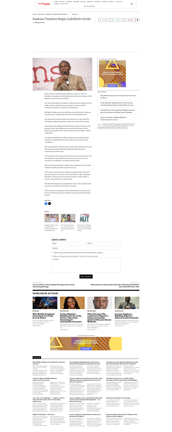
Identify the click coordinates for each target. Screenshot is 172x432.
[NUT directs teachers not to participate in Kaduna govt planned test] (68, 218)
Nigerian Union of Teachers (110, 127)
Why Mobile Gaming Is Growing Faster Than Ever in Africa (44, 316)
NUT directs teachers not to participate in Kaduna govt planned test (67, 227)
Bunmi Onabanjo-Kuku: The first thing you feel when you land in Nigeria (121, 415)
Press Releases (64, 311)
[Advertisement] (86, 38)
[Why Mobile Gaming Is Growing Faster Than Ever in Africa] (45, 303)
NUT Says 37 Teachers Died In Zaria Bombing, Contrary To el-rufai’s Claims (84, 227)
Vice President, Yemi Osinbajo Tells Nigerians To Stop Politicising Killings (53, 285)
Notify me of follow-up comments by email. (65, 256)
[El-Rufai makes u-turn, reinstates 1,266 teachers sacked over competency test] (52, 218)
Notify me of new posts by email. (88, 256)
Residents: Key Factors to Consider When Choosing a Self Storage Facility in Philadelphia (121, 379)
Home (34, 14)
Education (40, 14)
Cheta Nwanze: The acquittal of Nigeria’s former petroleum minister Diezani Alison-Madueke (117, 111)
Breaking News (91, 311)
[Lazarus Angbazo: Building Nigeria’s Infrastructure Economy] (127, 303)
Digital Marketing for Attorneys (43, 414)
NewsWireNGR (37, 325)
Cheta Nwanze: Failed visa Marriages (118, 398)
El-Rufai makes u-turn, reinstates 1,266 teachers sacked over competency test (52, 227)
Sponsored (36, 311)
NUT (124, 127)
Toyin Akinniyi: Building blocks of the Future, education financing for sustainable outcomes (117, 104)
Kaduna (117, 124)
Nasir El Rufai (128, 124)
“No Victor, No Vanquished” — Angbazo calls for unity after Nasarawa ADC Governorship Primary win (49, 399)
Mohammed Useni (39, 22)
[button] (132, 4)
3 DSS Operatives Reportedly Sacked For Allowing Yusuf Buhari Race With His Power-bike (114, 285)
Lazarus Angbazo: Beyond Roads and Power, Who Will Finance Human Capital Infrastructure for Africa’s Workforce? (85, 380)
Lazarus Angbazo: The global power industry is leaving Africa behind (85, 415)
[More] (137, 20)
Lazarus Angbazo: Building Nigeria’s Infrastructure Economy (127, 316)
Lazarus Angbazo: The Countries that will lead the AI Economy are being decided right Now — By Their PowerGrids (85, 399)
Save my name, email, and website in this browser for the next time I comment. (78, 252)
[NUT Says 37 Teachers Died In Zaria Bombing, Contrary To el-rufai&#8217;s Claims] (84, 218)
